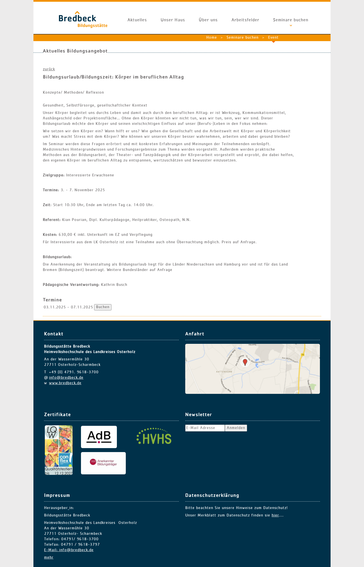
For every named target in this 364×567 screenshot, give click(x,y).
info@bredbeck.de (66, 378)
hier (275, 515)
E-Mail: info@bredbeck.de (69, 550)
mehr (48, 558)
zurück (49, 69)
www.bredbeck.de (65, 383)
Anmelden (236, 428)
